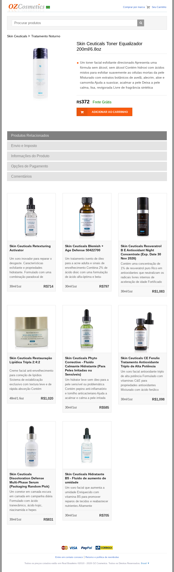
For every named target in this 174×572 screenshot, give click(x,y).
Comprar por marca (134, 7)
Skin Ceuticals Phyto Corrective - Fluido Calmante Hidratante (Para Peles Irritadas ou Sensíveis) (85, 366)
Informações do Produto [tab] (30, 156)
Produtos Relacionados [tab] (30, 135)
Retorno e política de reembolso (102, 557)
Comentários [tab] (21, 176)
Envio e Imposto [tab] (24, 146)
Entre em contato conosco (69, 557)
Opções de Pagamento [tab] (29, 166)
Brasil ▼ (145, 563)
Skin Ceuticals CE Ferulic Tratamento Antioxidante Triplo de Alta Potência (140, 362)
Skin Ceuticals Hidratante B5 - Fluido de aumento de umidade (85, 478)
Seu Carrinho (159, 7)
